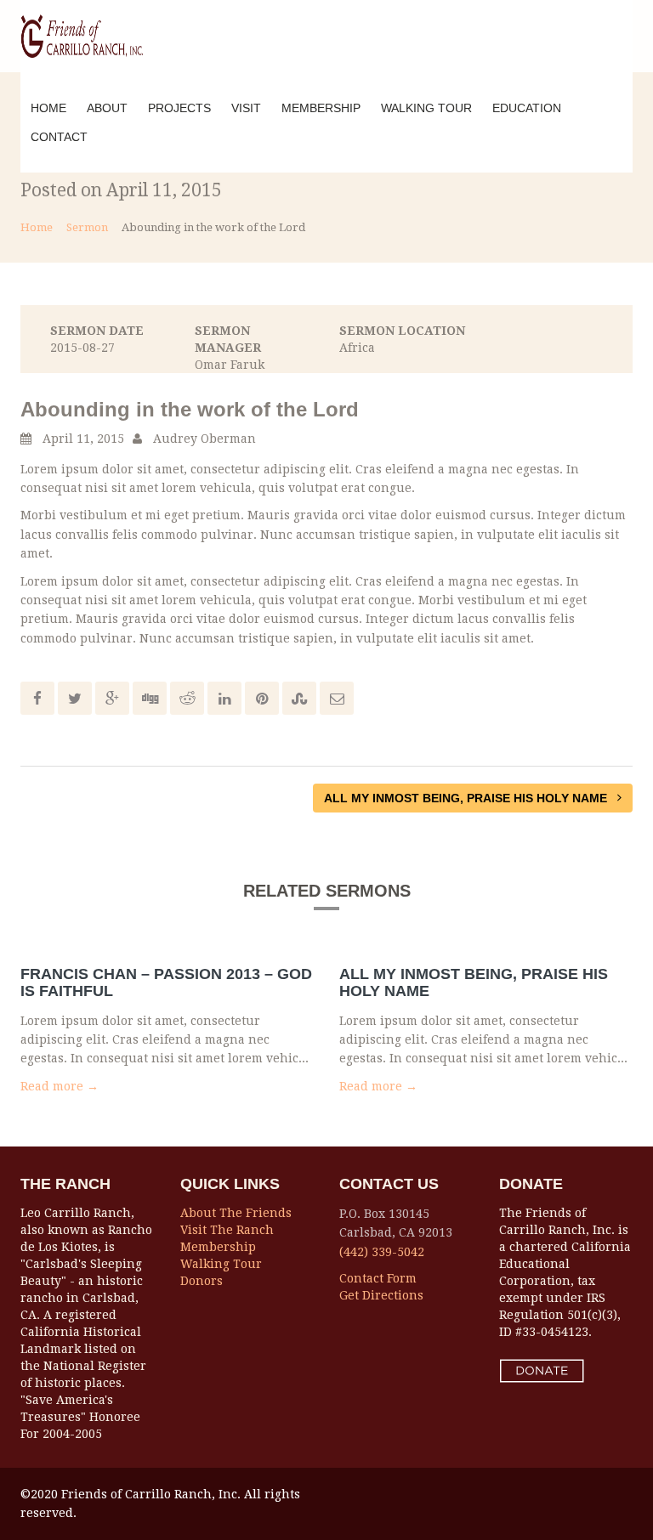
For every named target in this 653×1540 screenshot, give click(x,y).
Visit (246, 108)
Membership (218, 1247)
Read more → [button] (59, 1086)
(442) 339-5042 (381, 1252)
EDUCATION (526, 108)
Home (48, 108)
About (107, 108)
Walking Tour (221, 1264)
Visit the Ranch (227, 1230)
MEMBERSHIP (321, 108)
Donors (201, 1281)
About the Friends (236, 1213)
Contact (59, 137)
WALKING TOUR (426, 108)
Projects (179, 108)
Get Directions (381, 1295)
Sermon (87, 227)
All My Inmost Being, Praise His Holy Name (467, 798)
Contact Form (378, 1278)
